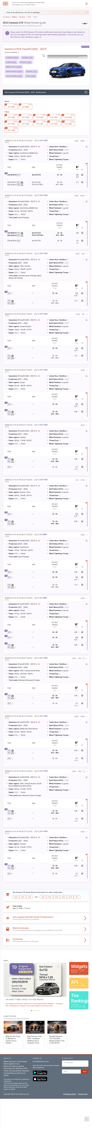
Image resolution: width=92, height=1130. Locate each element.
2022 (43, 897)
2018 (70, 897)
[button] (46, 12)
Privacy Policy (83, 1094)
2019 (63, 897)
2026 (16, 897)
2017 (77, 897)
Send (84, 1071)
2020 (56, 897)
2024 (29, 897)
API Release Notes (69, 1094)
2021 (49, 897)
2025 (22, 897)
